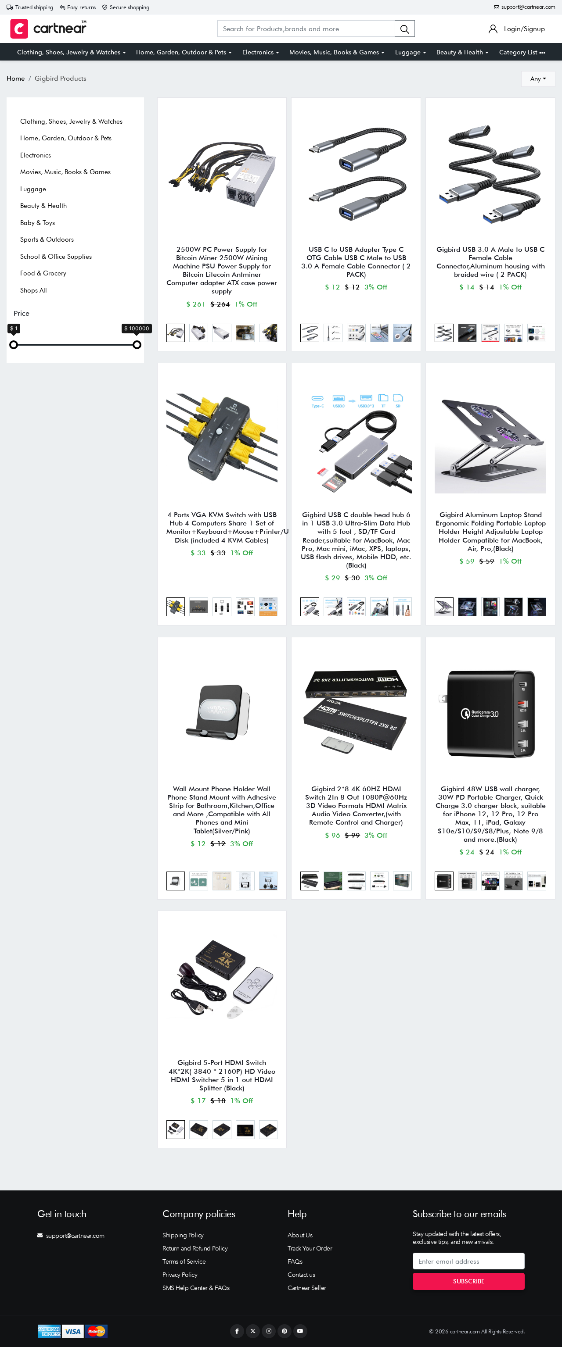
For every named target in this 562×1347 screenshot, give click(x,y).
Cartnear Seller (307, 1288)
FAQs (295, 1261)
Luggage (408, 52)
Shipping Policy (183, 1235)
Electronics (258, 52)
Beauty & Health (459, 52)
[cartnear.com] (48, 29)
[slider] (13, 344)
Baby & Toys (37, 223)
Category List (519, 52)
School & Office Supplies (56, 257)
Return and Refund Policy (194, 1248)
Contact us (301, 1275)
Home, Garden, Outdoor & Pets (181, 52)
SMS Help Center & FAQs (195, 1288)
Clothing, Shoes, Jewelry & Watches (68, 52)
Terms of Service (183, 1261)
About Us (300, 1235)
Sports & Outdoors (47, 239)
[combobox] (538, 79)
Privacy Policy (179, 1275)
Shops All (33, 290)
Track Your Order (310, 1248)
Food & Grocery (43, 273)
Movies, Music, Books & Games (334, 52)
